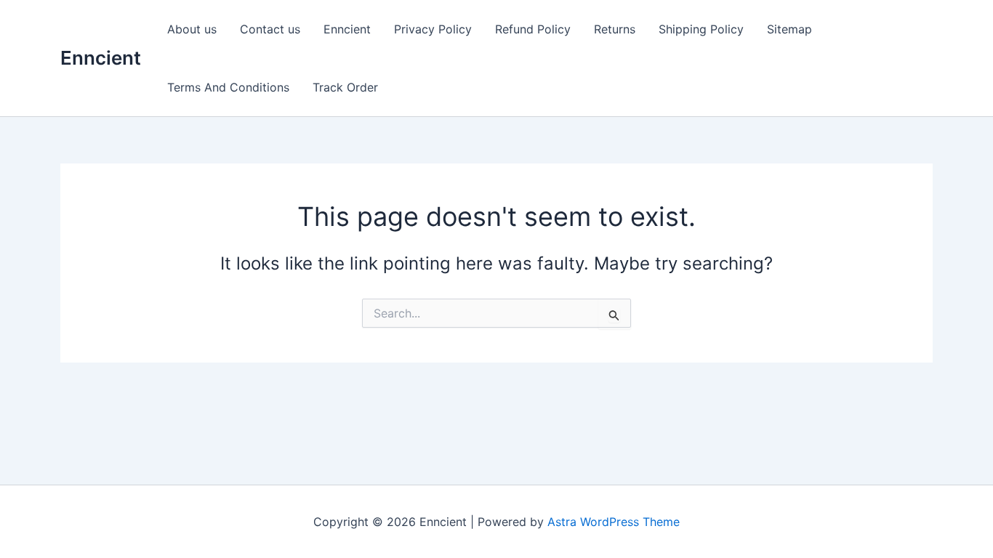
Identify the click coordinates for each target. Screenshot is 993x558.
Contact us (270, 29)
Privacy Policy (433, 29)
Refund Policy (533, 29)
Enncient (100, 57)
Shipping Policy (701, 29)
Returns (614, 29)
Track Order (345, 87)
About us (192, 29)
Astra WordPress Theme (613, 521)
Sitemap (789, 29)
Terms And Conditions (228, 87)
